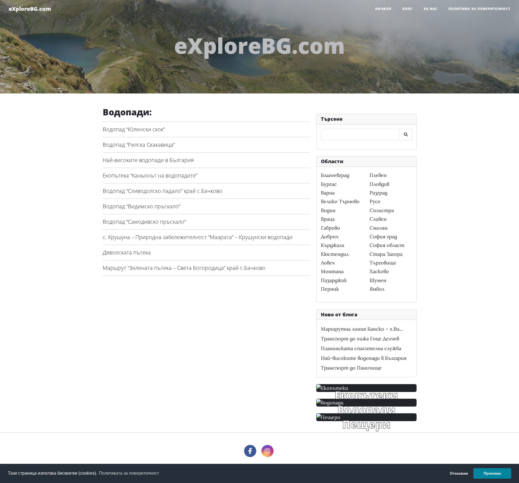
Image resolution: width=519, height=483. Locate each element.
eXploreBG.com (30, 8)
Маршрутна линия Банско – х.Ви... (362, 329)
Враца (328, 219)
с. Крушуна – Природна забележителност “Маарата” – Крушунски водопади (197, 237)
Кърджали (332, 245)
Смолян (379, 228)
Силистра (382, 210)
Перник (330, 289)
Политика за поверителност (479, 8)
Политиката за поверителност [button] (129, 473)
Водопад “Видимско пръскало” (141, 206)
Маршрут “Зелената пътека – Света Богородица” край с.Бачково (184, 267)
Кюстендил (335, 254)
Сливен (378, 219)
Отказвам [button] (459, 473)
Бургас (329, 184)
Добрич (329, 236)
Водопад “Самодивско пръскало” (144, 221)
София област (387, 245)
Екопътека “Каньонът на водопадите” (150, 175)
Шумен (378, 280)
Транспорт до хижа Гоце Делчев (360, 339)
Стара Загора (386, 254)
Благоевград (335, 175)
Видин (328, 210)
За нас (431, 8)
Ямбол (377, 289)
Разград (378, 193)
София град (383, 236)
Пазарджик (334, 280)
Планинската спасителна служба (361, 348)
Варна (328, 193)
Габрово (330, 228)
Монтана (332, 271)
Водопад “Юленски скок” (134, 129)
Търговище (383, 263)
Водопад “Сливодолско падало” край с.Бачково (162, 190)
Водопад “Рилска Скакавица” (139, 144)
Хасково (379, 271)
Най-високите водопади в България (148, 160)
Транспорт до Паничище (351, 368)
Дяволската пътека (127, 252)
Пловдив (379, 184)
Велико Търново (340, 201)
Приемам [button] (492, 473)
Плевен (378, 175)
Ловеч (328, 263)
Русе (375, 201)
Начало (383, 8)
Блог (407, 8)
